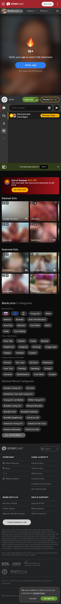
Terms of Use (37, 468)
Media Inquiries (12, 479)
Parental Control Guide (41, 484)
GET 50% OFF (20, 190)
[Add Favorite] (4, 100)
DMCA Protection (38, 514)
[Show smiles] (49, 108)
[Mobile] (23, 313)
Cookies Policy (37, 479)
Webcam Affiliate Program (14, 514)
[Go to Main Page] (18, 4)
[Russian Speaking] (6, 313)
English (47, 449)
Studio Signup (9, 509)
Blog (8, 468)
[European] (15, 313)
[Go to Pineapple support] (5, 572)
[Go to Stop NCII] (19, 572)
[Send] (57, 108)
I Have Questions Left (16, 522)
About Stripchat (12, 463)
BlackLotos (9, 303)
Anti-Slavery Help (38, 489)
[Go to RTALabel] (6, 564)
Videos (32, 11)
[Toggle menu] (3, 4)
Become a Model (10, 503)
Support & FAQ (37, 503)
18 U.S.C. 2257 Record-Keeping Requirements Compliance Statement (27, 582)
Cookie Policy (39, 593)
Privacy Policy (37, 463)
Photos (45, 11)
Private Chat (48, 115)
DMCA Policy (37, 474)
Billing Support (37, 509)
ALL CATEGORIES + (14, 435)
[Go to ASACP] (17, 564)
